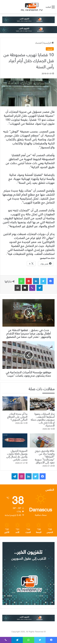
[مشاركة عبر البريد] (25, 288)
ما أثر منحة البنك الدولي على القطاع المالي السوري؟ (17, 416)
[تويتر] (43, 281)
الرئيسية (47, 42)
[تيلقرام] (39, 288)
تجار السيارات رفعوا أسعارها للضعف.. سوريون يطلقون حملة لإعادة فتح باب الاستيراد (43, 419)
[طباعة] (18, 288)
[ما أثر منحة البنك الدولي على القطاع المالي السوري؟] (14, 403)
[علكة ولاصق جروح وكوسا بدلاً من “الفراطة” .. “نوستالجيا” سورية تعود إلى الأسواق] (42, 440)
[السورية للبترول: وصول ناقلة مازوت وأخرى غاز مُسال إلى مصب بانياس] (14, 440)
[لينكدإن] (36, 281)
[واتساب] (21, 281)
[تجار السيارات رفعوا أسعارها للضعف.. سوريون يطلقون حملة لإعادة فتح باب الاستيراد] (42, 403)
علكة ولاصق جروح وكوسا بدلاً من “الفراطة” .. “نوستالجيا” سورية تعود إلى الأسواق (45, 456)
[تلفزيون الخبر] (31, 6)
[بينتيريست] (29, 281)
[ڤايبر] (32, 288)
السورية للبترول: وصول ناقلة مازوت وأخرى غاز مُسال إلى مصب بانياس (16, 455)
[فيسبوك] (51, 281)
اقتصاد (38, 42)
